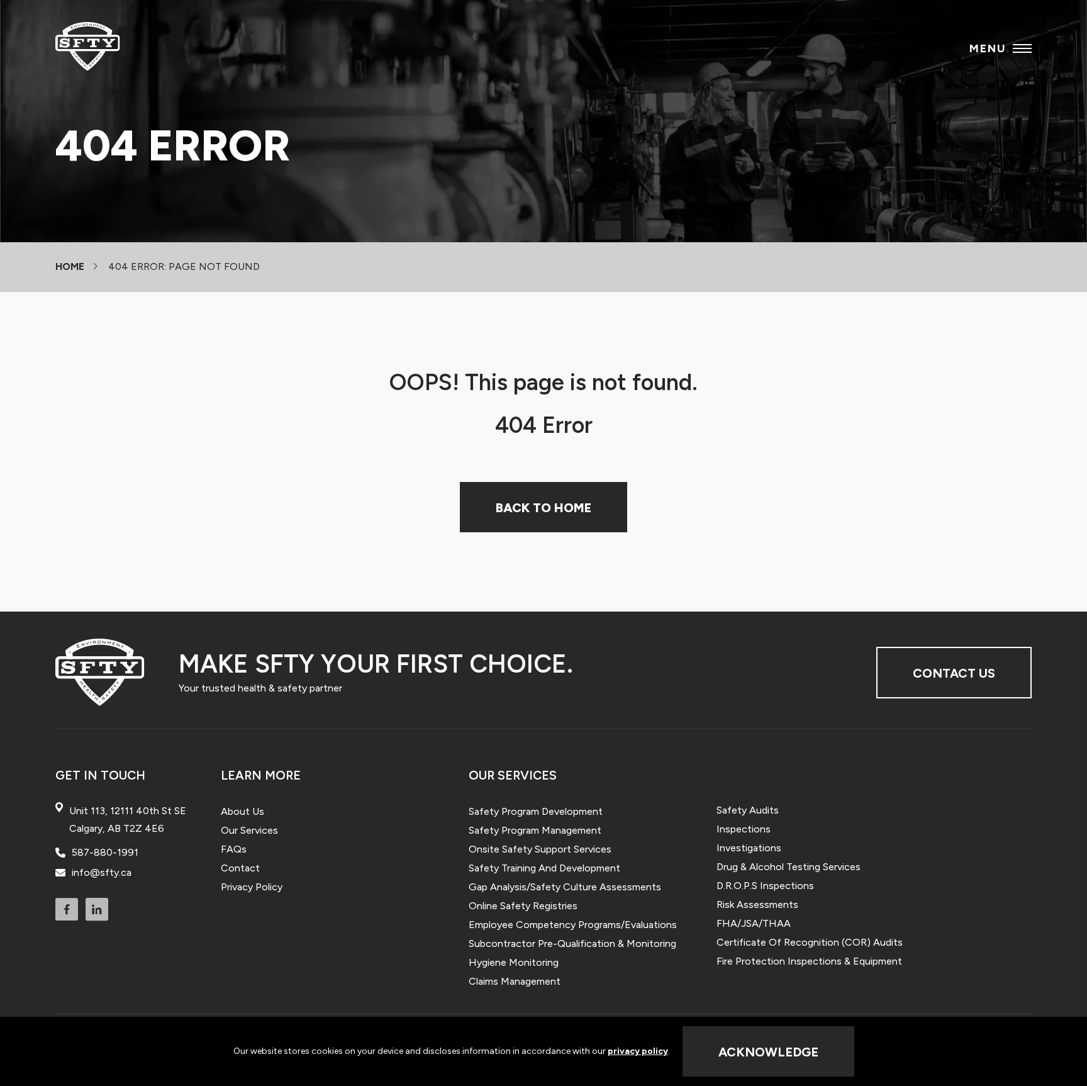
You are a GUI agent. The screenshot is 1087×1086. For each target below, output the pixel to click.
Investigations (748, 848)
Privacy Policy (251, 887)
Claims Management (514, 981)
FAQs (234, 849)
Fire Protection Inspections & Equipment (809, 961)
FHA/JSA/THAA (753, 923)
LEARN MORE (261, 775)
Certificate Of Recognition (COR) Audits (809, 942)
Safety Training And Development (544, 868)
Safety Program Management (535, 830)
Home (69, 266)
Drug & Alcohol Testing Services (788, 867)
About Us (242, 811)
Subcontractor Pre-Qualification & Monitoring (572, 943)
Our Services (249, 830)
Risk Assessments (757, 904)
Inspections (743, 829)
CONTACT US (954, 673)
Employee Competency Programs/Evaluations (573, 925)
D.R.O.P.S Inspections (765, 886)
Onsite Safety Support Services (540, 849)
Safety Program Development (536, 811)
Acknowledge (768, 1052)
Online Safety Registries (523, 906)
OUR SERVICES (513, 775)
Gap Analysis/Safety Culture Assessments (565, 887)
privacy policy (638, 1051)
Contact (240, 868)
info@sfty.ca (101, 873)
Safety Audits (747, 810)
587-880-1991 (105, 853)
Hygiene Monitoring (514, 962)
